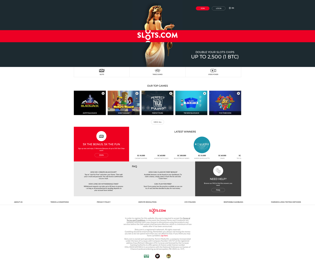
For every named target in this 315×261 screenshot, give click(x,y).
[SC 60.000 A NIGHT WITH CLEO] (161, 153)
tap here (164, 235)
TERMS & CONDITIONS (59, 202)
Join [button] (203, 8)
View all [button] (158, 122)
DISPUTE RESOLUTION (147, 202)
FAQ (218, 190)
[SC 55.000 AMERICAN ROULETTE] (202, 153)
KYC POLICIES (190, 202)
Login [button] (218, 8)
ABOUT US (18, 202)
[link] (157, 33)
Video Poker (213, 74)
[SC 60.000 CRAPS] (222, 153)
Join (101, 155)
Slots (102, 74)
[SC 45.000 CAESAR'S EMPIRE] (141, 153)
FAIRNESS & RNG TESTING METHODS (286, 202)
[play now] (103, 93)
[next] (238, 90)
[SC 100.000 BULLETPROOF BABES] (181, 153)
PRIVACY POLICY (103, 202)
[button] (102, 72)
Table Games (157, 74)
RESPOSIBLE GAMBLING (233, 202)
